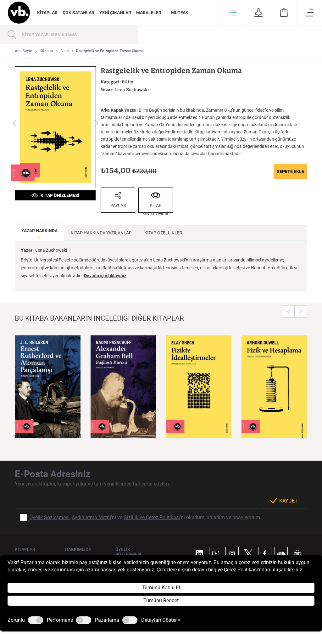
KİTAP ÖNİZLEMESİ (58, 195)
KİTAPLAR (47, 12)
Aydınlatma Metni (91, 517)
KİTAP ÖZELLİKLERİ (164, 232)
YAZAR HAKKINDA (39, 230)
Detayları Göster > (160, 620)
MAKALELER (148, 12)
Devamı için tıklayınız (105, 275)
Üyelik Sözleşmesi (49, 517)
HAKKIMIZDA (78, 549)
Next (300, 311)
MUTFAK (179, 12)
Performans (60, 620)
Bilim (64, 51)
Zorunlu (16, 620)
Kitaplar (46, 51)
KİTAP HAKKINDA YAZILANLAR (101, 232)
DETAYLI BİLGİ (47, 425)
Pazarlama (107, 620)
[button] (233, 12)
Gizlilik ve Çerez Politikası (152, 517)
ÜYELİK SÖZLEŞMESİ (128, 552)
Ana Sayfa (23, 51)
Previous (288, 311)
